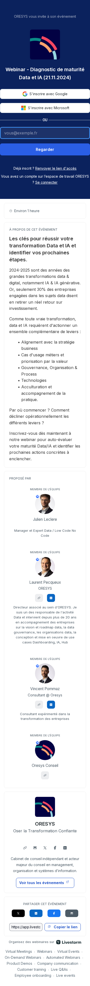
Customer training (31, 969)
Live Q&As (59, 969)
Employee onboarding (33, 975)
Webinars (44, 951)
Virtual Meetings (19, 951)
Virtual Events (68, 951)
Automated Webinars (63, 957)
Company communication (57, 963)
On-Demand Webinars (23, 957)
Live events (65, 975)
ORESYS (45, 824)
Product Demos (19, 963)
